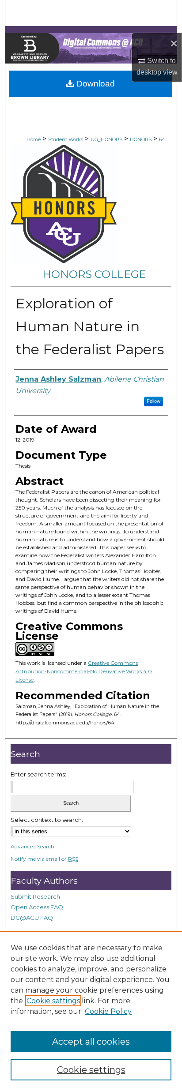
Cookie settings (53, 1001)
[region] (91, 1011)
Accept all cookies (91, 1041)
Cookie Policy (108, 1011)
